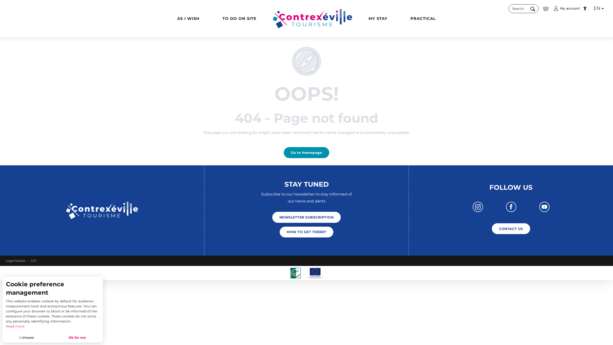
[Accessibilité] (585, 8)
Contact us (511, 229)
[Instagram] (477, 207)
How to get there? (306, 232)
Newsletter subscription (306, 217)
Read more (15, 326)
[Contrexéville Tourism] (312, 18)
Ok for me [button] (77, 337)
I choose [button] (26, 337)
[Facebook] (511, 207)
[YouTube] (544, 207)
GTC (34, 261)
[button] (524, 8)
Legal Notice (15, 261)
